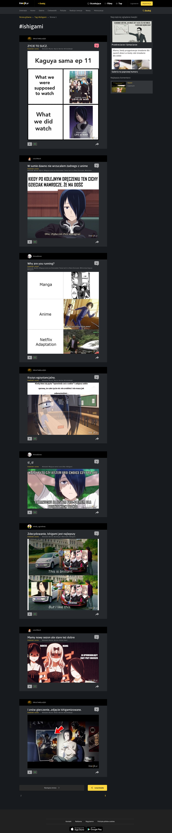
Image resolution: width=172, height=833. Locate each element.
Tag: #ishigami (41, 17)
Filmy (109, 3)
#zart (65, 640)
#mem (56, 712)
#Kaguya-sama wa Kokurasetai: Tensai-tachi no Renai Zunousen (64, 170)
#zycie (56, 49)
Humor (32, 10)
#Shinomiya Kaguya (86, 268)
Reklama (78, 821)
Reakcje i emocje (76, 10)
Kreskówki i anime (33, 49)
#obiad (61, 640)
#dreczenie (88, 170)
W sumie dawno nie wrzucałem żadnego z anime (57, 165)
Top (120, 3)
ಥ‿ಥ (30, 462)
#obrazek (45, 49)
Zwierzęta (23, 10)
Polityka (63, 10)
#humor (51, 49)
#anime (61, 49)
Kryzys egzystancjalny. (41, 377)
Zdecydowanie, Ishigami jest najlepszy (51, 533)
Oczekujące (95, 3)
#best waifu (65, 536)
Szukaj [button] (148, 10)
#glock (41, 170)
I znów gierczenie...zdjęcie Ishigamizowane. (54, 709)
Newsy (88, 10)
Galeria (41, 10)
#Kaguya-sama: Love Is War (57, 466)
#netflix (36, 268)
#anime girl (57, 536)
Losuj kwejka (99, 788)
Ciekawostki (52, 10)
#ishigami (30, 269)
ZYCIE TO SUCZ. (37, 46)
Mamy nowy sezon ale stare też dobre (51, 637)
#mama (51, 640)
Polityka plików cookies (106, 821)
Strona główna (25, 17)
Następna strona (50, 788)
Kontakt (68, 821)
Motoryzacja (98, 10)
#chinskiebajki (68, 49)
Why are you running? (40, 263)
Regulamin (90, 821)
